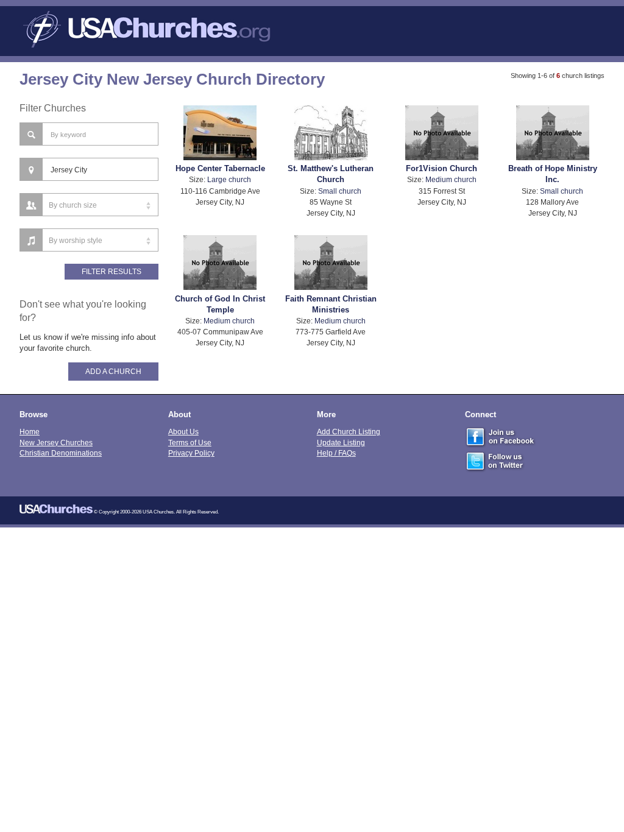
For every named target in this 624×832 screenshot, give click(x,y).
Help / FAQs (336, 453)
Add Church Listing (348, 431)
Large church (229, 179)
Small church (339, 191)
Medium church (451, 179)
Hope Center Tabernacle (220, 168)
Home (30, 431)
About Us (183, 431)
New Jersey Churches (56, 442)
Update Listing (341, 442)
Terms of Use (189, 442)
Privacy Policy (191, 453)
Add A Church (113, 371)
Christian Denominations (61, 453)
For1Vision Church (441, 168)
